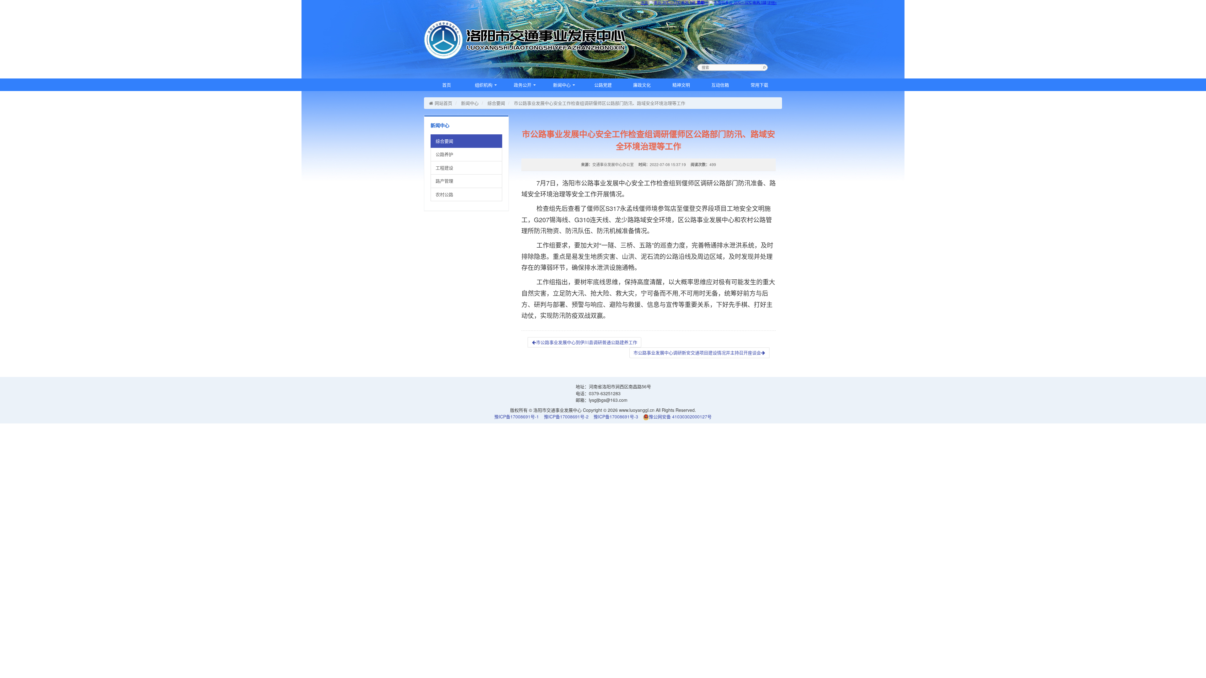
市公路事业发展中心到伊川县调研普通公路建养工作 (586, 342)
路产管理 (444, 181)
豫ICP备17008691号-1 (516, 416)
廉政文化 (642, 85)
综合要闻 (496, 103)
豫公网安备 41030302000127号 (680, 416)
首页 (446, 85)
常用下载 (759, 85)
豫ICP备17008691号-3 (616, 416)
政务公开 (523, 85)
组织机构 (484, 85)
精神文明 (681, 85)
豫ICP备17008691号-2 (566, 416)
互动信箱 (720, 85)
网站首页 (443, 103)
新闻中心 (562, 85)
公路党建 (603, 85)
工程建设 (444, 167)
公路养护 (444, 154)
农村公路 (444, 194)
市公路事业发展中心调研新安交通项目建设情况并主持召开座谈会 (697, 352)
